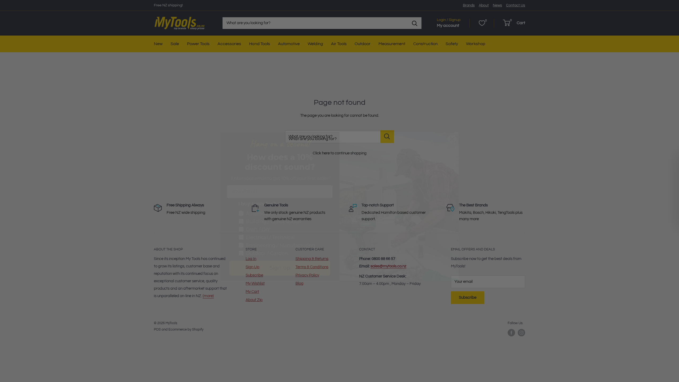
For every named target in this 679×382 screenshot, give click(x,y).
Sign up (279, 252)
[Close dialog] (452, 123)
